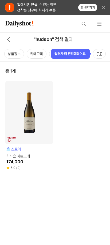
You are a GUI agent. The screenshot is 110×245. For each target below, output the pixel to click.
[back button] (8, 39)
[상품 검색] (84, 24)
